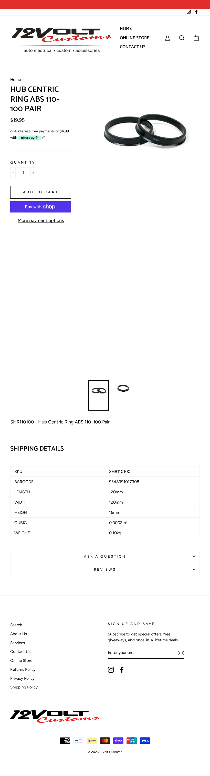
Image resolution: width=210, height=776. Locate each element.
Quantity (22, 162)
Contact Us (132, 46)
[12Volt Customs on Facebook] (122, 670)
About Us (18, 633)
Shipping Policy (24, 687)
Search (16, 624)
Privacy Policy (22, 678)
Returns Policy (23, 669)
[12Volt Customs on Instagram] (111, 670)
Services (17, 642)
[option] (57, 4)
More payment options (41, 220)
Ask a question (105, 556)
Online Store (134, 37)
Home (126, 28)
